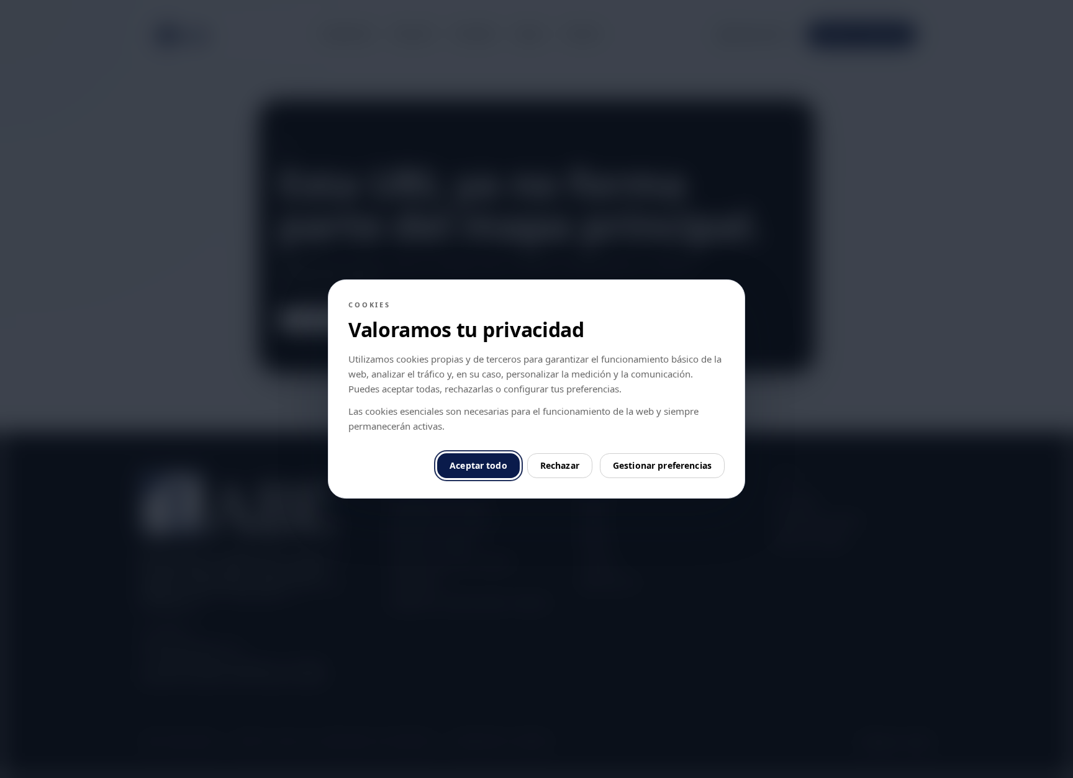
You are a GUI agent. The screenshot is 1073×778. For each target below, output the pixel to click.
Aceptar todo (478, 465)
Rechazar (559, 465)
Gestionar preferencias (662, 465)
